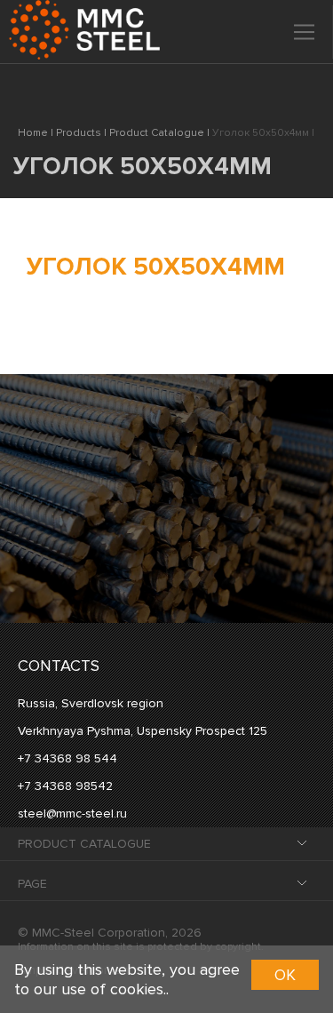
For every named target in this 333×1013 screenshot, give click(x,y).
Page (32, 883)
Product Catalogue (84, 843)
